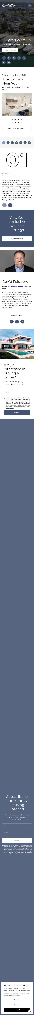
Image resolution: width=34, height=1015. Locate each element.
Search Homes (10, 50)
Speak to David (17, 315)
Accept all (17, 1010)
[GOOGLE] (9, 62)
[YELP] (24, 58)
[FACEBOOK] (4, 58)
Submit (17, 412)
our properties (17, 239)
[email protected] (16, 286)
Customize (17, 1005)
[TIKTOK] (4, 62)
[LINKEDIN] (14, 58)
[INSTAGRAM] (9, 58)
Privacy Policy (10, 408)
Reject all (17, 999)
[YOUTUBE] (19, 58)
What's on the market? (17, 128)
